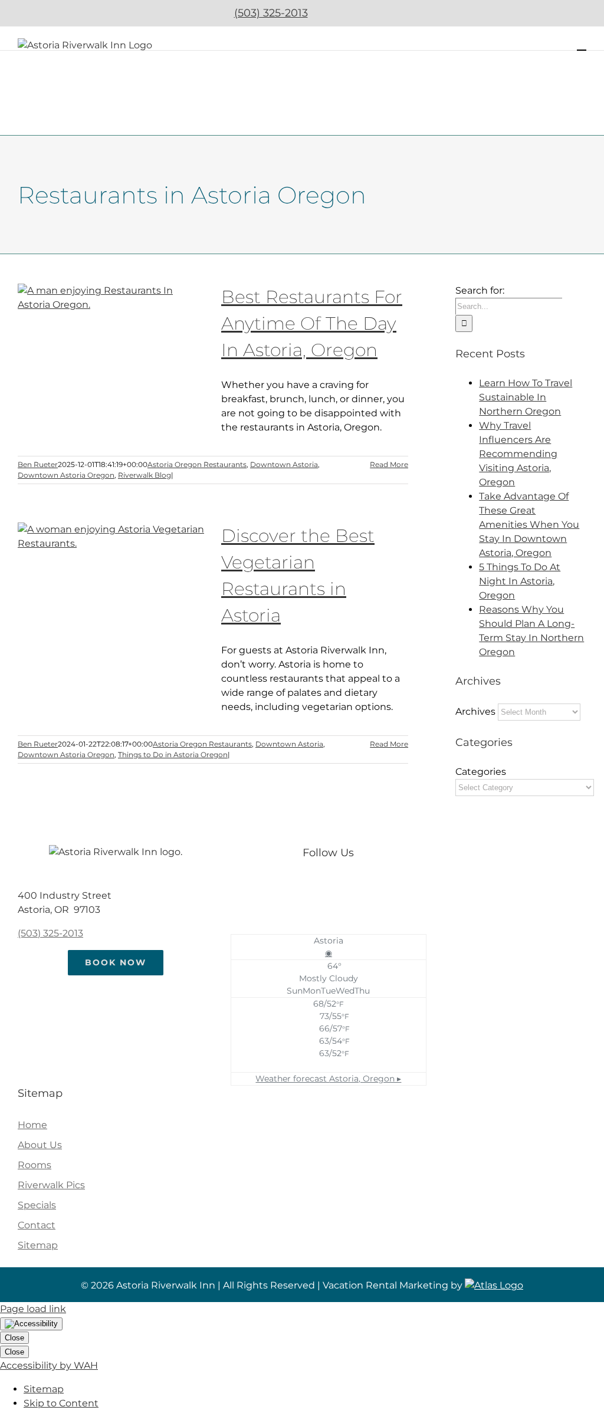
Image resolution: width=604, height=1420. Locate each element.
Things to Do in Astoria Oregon (173, 754)
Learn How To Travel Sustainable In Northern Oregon (525, 397)
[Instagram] (340, 886)
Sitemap (38, 1245)
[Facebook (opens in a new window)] (331, 13)
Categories (480, 771)
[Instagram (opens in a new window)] (362, 13)
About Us (40, 1145)
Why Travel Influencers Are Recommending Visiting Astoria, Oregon (518, 454)
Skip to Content (61, 1403)
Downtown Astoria (284, 464)
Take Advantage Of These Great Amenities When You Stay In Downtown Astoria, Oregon (529, 524)
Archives (475, 711)
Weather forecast (328, 1078)
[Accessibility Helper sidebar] (31, 1323)
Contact (36, 1225)
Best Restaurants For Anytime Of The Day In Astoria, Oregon (311, 323)
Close (14, 1337)
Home (32, 1124)
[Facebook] (316, 886)
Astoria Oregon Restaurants (197, 464)
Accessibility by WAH (49, 1365)
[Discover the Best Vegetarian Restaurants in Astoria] (112, 582)
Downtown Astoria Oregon (66, 475)
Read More (389, 464)
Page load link (33, 1308)
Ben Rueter (38, 464)
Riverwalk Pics (51, 1185)
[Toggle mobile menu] (581, 44)
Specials (37, 1205)
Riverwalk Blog (144, 475)
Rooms (34, 1165)
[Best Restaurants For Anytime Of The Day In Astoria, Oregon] (112, 343)
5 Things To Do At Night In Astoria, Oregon (519, 581)
